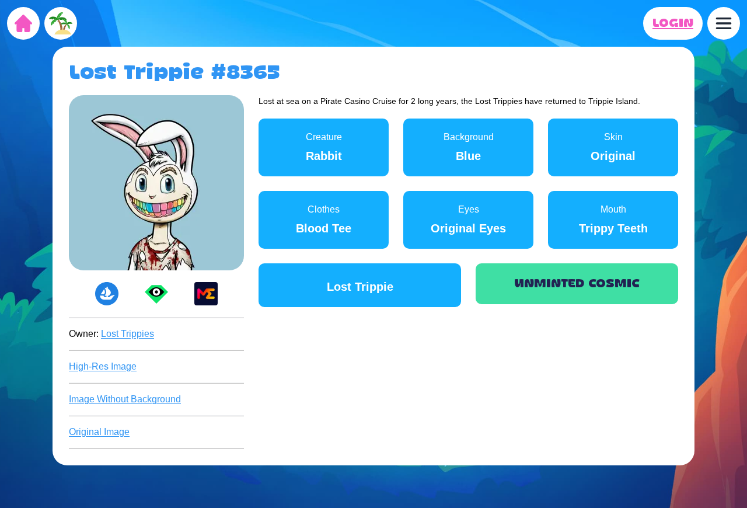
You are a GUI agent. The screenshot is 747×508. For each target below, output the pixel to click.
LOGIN (672, 23)
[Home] (23, 23)
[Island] (60, 23)
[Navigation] (723, 23)
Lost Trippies (127, 334)
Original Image (99, 432)
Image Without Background (125, 399)
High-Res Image (103, 366)
